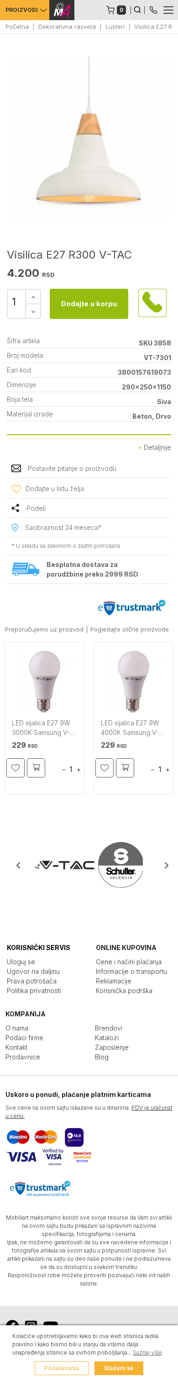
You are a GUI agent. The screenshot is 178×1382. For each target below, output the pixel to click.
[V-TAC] (62, 865)
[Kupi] (36, 767)
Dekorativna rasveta (67, 26)
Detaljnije (156, 447)
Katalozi (107, 1038)
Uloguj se (21, 962)
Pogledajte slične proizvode (129, 629)
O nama (16, 1028)
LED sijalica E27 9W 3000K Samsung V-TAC (41, 729)
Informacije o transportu (131, 971)
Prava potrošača (32, 981)
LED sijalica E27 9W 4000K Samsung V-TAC (130, 729)
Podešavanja (61, 1368)
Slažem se (119, 1368)
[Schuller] (116, 865)
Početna (17, 26)
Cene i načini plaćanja (129, 962)
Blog (102, 1057)
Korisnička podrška (124, 990)
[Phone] (153, 9)
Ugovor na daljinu (33, 971)
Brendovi (108, 1028)
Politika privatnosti (34, 990)
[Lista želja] (15, 768)
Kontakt (16, 1047)
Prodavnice (22, 1057)
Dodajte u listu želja (55, 488)
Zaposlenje (112, 1047)
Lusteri (115, 26)
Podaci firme (24, 1038)
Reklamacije (113, 981)
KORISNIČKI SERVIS (38, 947)
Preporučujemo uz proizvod (44, 629)
